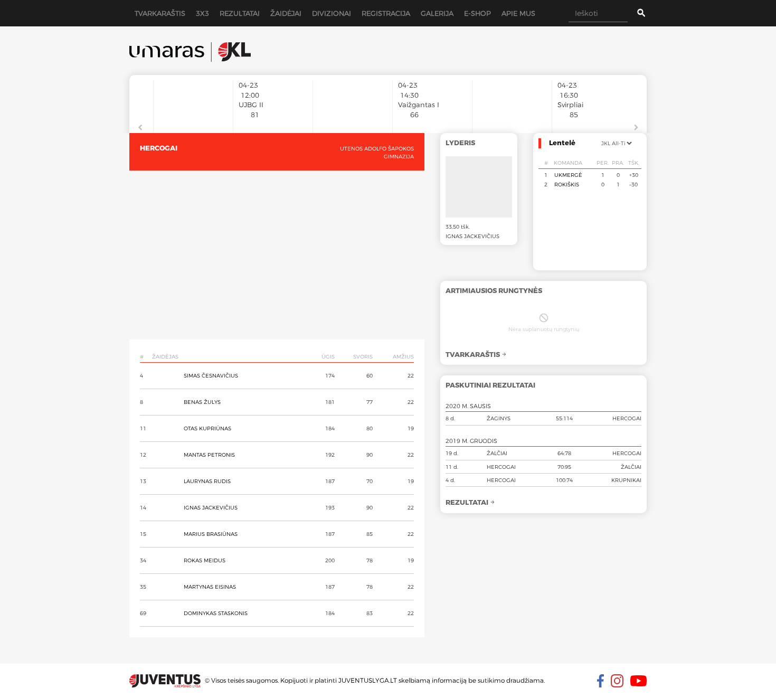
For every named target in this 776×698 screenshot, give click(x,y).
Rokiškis (566, 184)
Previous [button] (140, 127)
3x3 (202, 13)
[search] (633, 13)
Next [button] (636, 127)
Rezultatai (240, 13)
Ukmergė (568, 175)
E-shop (477, 13)
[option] (193, 101)
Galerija (437, 13)
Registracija (386, 13)
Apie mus (518, 13)
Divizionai (331, 13)
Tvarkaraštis (160, 13)
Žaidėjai (285, 13)
